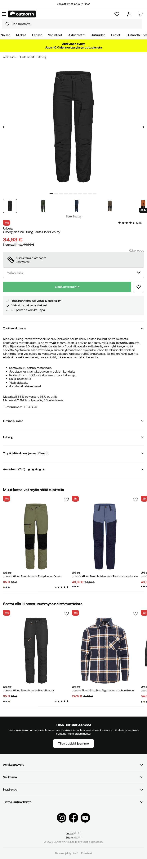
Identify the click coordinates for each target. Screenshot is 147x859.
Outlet (115, 35)
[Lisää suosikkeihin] (138, 287)
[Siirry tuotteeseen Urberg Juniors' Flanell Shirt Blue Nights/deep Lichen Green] (105, 651)
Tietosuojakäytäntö (66, 853)
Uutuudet (98, 35)
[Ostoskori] (140, 14)
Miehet (21, 35)
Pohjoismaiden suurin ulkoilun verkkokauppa (74, 7)
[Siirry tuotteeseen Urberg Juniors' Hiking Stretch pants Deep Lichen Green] (36, 536)
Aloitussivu (9, 56)
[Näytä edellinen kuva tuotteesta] (3, 127)
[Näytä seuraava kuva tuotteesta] (143, 127)
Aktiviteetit (76, 35)
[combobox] (72, 24)
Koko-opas (136, 250)
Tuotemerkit (27, 56)
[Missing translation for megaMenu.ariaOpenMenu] (4, 14)
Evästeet (86, 853)
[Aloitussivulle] (22, 14)
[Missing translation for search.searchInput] (6, 24)
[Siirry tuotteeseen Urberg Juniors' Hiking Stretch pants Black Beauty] (36, 651)
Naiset (5, 35)
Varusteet (55, 35)
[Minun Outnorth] (129, 14)
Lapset (37, 35)
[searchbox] (76, 24)
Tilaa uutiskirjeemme (73, 743)
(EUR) (73, 832)
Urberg (42, 56)
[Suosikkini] (116, 14)
